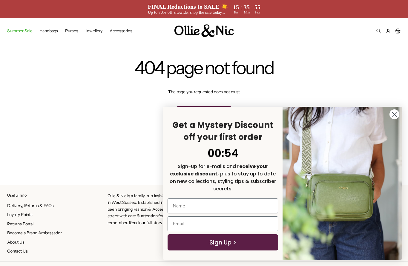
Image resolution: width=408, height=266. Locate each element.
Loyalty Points (20, 214)
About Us (15, 242)
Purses (71, 30)
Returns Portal (20, 224)
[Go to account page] (388, 31)
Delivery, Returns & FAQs (30, 205)
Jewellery (94, 30)
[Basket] (397, 31)
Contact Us (17, 251)
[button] (379, 31)
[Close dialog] (394, 114)
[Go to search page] (379, 31)
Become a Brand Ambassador (34, 233)
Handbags (48, 30)
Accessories (121, 30)
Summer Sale (19, 30)
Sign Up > (223, 242)
